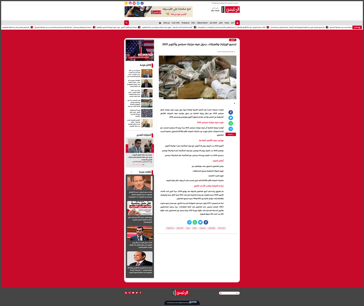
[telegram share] (230, 129)
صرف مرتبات (202, 228)
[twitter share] (230, 118)
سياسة (227, 22)
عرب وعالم (166, 22)
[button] (144, 164)
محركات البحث (221, 228)
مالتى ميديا (176, 22)
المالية (194, 228)
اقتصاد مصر (213, 22)
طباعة (230, 134)
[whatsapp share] (230, 123)
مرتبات (187, 228)
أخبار (232, 22)
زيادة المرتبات (170, 228)
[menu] (160, 22)
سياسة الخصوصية (182, 299)
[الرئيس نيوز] (230, 9)
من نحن (191, 299)
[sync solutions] (193, 302)
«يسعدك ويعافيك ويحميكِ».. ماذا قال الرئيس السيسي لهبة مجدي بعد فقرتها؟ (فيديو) (80, 27)
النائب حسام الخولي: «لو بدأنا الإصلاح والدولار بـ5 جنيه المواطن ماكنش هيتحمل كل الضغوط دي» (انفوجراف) (248, 27)
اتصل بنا (173, 299)
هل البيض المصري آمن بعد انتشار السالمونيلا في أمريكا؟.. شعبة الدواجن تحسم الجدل (314, 27)
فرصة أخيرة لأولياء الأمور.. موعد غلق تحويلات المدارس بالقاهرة (133, 27)
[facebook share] (230, 112)
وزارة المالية (212, 228)
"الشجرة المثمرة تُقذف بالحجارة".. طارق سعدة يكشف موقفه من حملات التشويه (184, 27)
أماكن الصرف (180, 228)
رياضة (193, 22)
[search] (126, 22)
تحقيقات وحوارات (202, 22)
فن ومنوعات (185, 22)
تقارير (221, 22)
